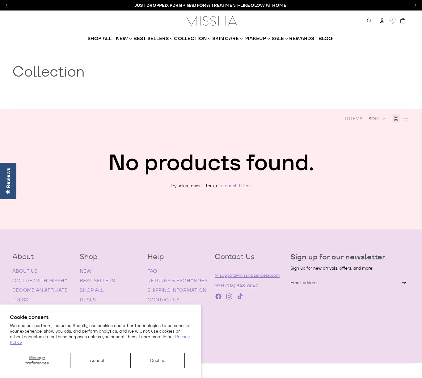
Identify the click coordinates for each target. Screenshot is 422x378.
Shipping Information (176, 290)
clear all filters (236, 185)
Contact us (163, 299)
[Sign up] (404, 282)
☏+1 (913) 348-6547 (236, 285)
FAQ (152, 271)
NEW (86, 271)
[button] (377, 118)
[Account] (382, 20)
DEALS (88, 299)
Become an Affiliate (40, 290)
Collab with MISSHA (40, 280)
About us (24, 271)
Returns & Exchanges (177, 280)
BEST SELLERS (97, 280)
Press (20, 299)
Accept (97, 360)
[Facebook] (218, 296)
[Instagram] (229, 296)
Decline (157, 360)
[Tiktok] (240, 296)
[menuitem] (99, 38)
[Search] (369, 20)
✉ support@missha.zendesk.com (247, 275)
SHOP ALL (92, 290)
